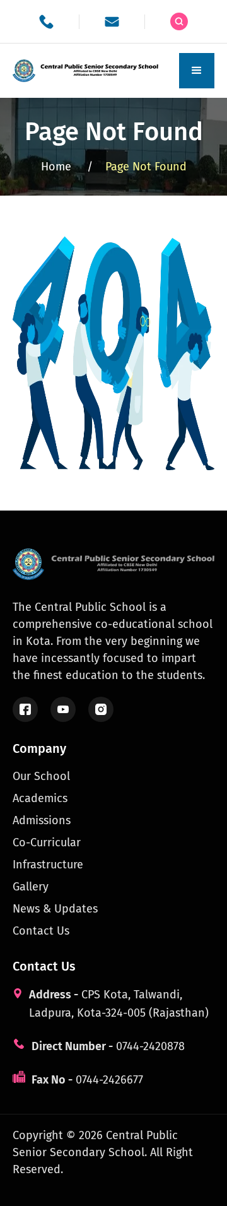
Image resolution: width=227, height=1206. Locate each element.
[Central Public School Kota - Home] (88, 70)
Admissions (42, 820)
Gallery (31, 887)
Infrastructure (48, 865)
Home (67, 167)
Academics (40, 798)
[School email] (112, 22)
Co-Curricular (47, 842)
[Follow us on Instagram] (101, 709)
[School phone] (46, 22)
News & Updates (55, 909)
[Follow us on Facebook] (25, 709)
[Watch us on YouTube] (63, 709)
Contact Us (41, 931)
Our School (41, 776)
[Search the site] (179, 21)
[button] (196, 70)
